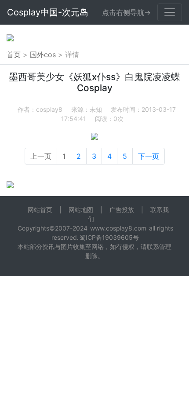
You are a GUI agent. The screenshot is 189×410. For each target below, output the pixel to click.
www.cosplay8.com (118, 228)
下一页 (148, 156)
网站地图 (81, 209)
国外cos (43, 54)
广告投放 (121, 209)
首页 (14, 54)
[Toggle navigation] (169, 12)
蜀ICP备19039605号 (109, 237)
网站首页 (40, 209)
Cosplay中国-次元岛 (47, 12)
